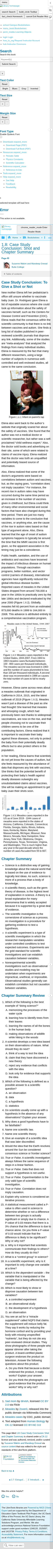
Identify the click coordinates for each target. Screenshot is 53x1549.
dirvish (24, 1401)
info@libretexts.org (15, 1537)
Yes (7, 1496)
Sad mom (10, 1401)
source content (8, 1446)
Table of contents (14, 274)
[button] (10, 184)
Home (15, 237)
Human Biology (36, 1421)
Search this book (8, 54)
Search (6, 1545)
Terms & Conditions (38, 1531)
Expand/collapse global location (50, 237)
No (17, 1496)
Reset (4, 84)
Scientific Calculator (15, 163)
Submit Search (9, 64)
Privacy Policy (21, 1531)
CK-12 (9, 1425)
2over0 (23, 1409)
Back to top (6, 1471)
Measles (10, 1409)
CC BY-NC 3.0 (32, 1425)
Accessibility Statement (12, 1534)
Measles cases (14, 1417)
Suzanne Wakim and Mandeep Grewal (29, 264)
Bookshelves (33, 237)
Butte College (18, 267)
